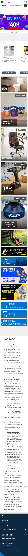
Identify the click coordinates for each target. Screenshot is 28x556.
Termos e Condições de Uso (8, 538)
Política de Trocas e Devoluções (9, 541)
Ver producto (9, 72)
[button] (18, 5)
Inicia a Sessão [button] (22, 1)
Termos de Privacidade (7, 543)
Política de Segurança (7, 545)
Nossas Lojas (14, 12)
